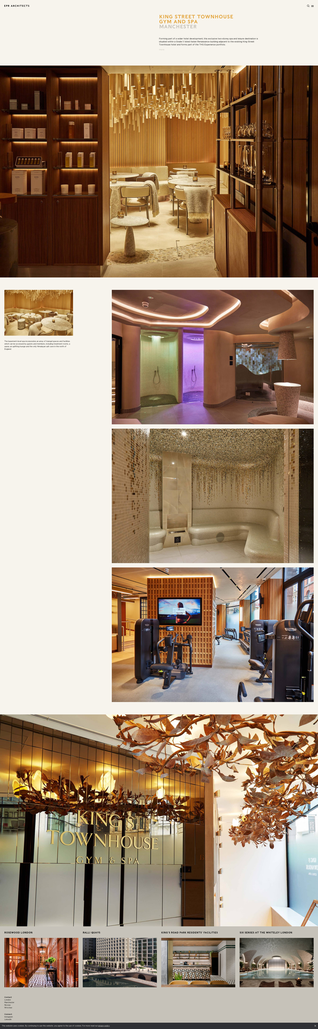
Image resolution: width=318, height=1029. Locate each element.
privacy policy (104, 1026)
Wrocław (8, 1008)
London (7, 1000)
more (161, 49)
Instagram (8, 1017)
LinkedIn (8, 1019)
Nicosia (7, 1005)
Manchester (9, 1002)
